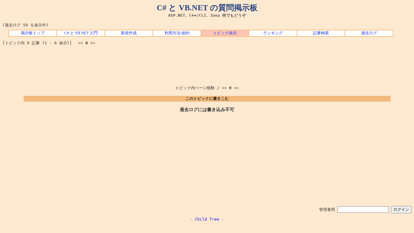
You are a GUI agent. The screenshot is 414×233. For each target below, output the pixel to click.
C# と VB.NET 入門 (81, 33)
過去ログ (369, 33)
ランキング (273, 33)
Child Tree (207, 219)
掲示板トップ (33, 33)
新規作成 (129, 33)
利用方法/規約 (177, 33)
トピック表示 (225, 33)
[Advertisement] (207, 63)
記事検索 (321, 33)
